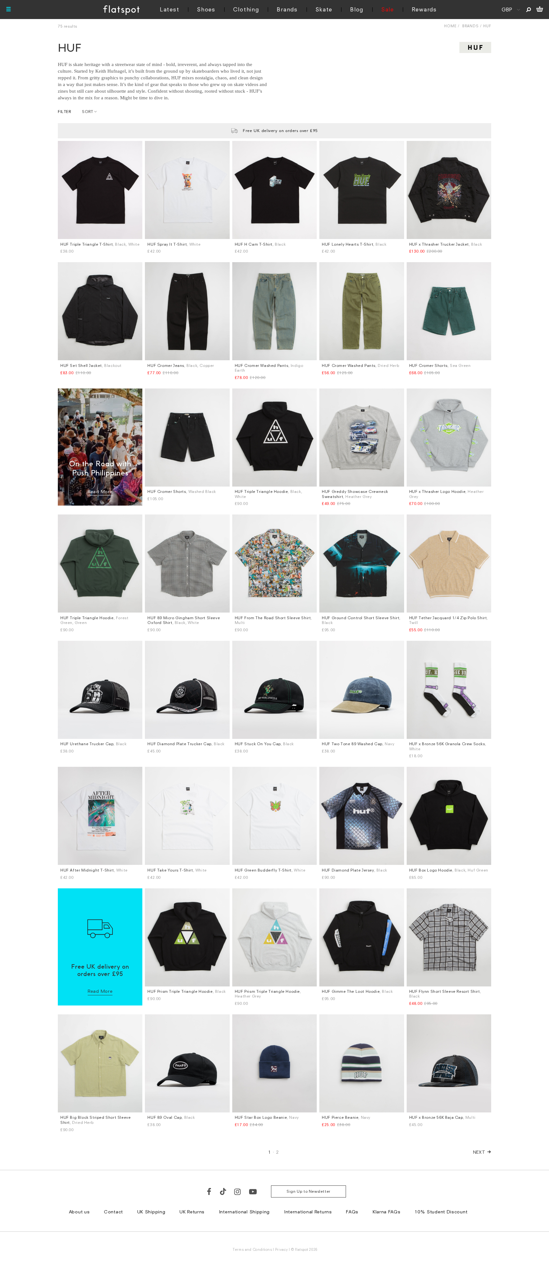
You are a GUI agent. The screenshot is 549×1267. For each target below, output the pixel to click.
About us (79, 1211)
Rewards (424, 9)
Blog (356, 9)
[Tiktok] (223, 1191)
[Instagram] (237, 1191)
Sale (387, 9)
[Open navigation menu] (8, 9)
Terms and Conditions (252, 1249)
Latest (169, 9)
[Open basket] (540, 9)
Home (450, 26)
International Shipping (244, 1211)
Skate (324, 9)
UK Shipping (151, 1211)
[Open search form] (528, 9)
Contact (113, 1211)
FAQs (352, 1211)
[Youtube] (253, 1191)
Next (479, 1152)
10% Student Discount (441, 1211)
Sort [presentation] (87, 111)
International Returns (308, 1211)
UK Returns (192, 1211)
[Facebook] (209, 1191)
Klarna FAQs (387, 1211)
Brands (287, 9)
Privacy (281, 1249)
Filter (64, 111)
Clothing (246, 9)
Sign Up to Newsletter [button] (308, 1191)
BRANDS (470, 26)
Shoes (206, 9)
